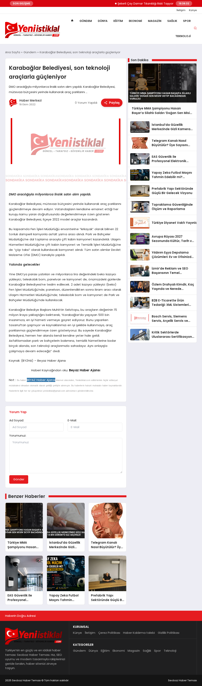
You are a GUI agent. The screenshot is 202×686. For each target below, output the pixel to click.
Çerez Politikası (109, 633)
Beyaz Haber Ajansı (84, 370)
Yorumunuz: (17, 435)
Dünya (103, 21)
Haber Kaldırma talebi (139, 633)
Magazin (154, 21)
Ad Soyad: (16, 420)
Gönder (18, 479)
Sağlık (172, 21)
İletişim (181, 10)
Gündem (85, 21)
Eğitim (118, 21)
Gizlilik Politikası (168, 633)
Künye (193, 10)
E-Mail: (72, 420)
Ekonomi (135, 21)
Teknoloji (183, 36)
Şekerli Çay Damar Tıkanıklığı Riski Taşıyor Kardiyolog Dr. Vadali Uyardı (154, 4)
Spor (187, 21)
